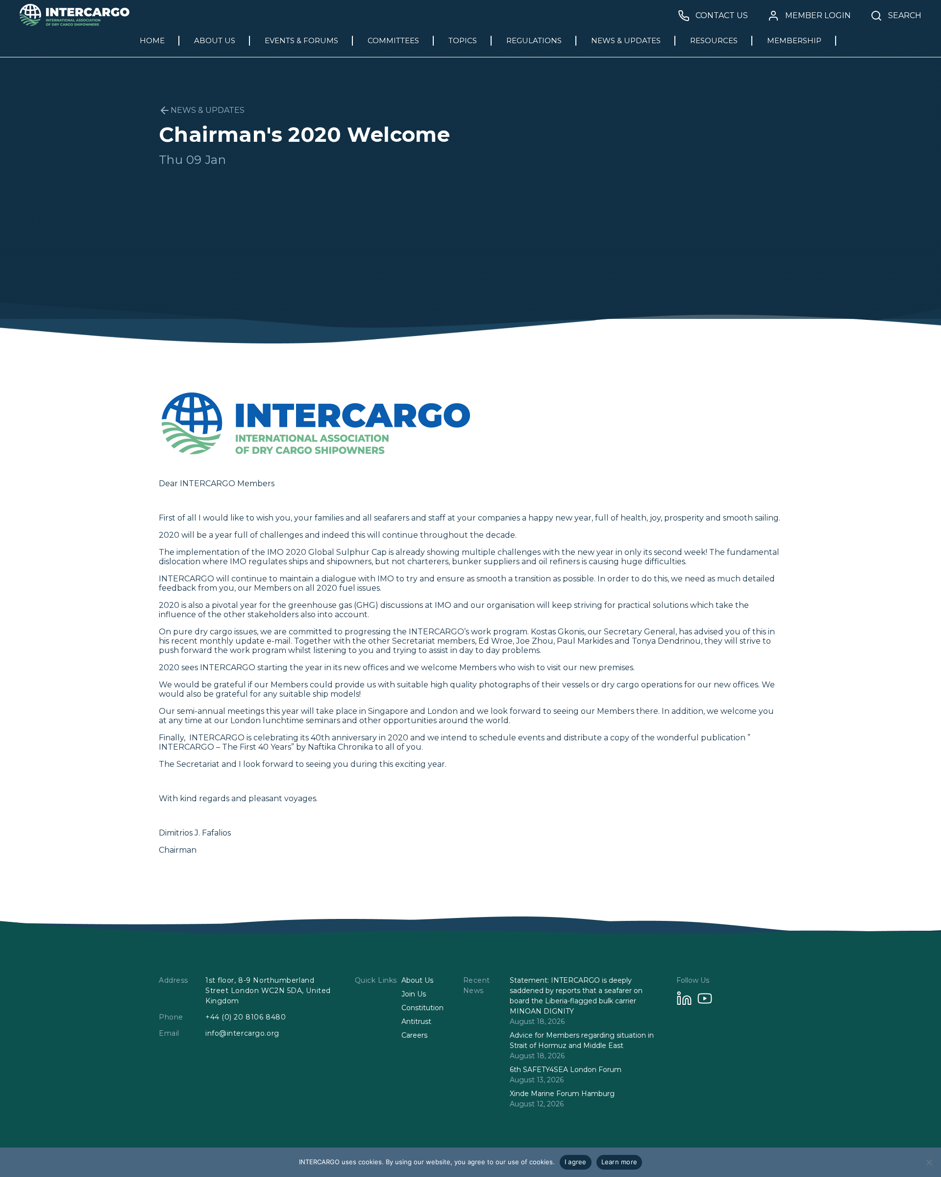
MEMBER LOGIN (818, 16)
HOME (152, 40)
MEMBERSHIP (794, 40)
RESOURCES (714, 40)
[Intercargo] (74, 23)
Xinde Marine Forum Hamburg (562, 1093)
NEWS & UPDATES (626, 40)
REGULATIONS (534, 40)
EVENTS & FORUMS (301, 40)
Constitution (422, 1007)
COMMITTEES (393, 40)
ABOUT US (214, 40)
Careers (414, 1035)
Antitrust (416, 1021)
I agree (576, 1162)
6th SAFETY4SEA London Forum (565, 1069)
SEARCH (904, 16)
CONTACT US (721, 16)
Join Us (413, 994)
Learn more (619, 1162)
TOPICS (462, 40)
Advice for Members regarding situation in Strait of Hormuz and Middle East (582, 1040)
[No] (929, 1162)
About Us (417, 980)
